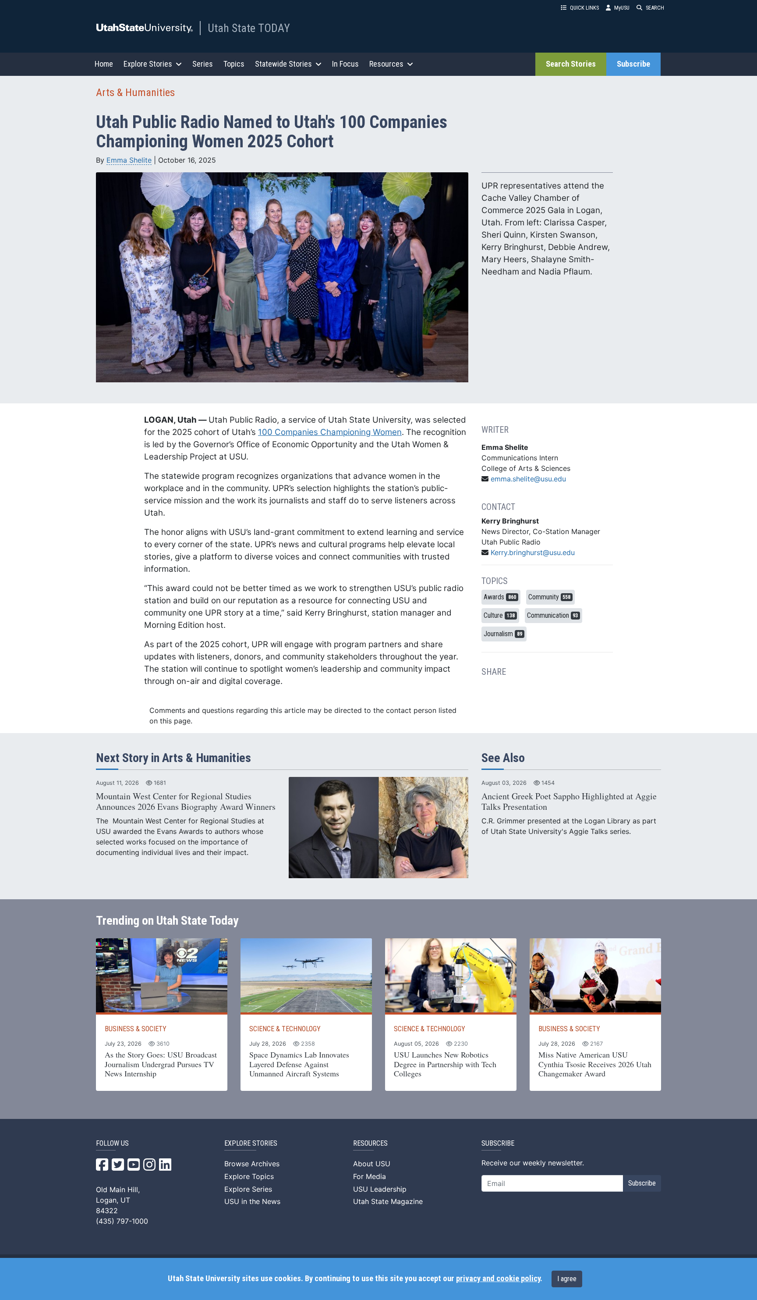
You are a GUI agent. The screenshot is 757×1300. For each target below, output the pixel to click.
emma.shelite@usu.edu (528, 478)
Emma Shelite (129, 160)
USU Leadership (380, 1189)
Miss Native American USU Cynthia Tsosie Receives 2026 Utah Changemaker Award (594, 1064)
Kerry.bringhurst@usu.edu (533, 552)
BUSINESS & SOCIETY (135, 1029)
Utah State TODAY (249, 28)
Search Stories (571, 64)
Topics (233, 63)
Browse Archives (251, 1163)
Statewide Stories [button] (283, 63)
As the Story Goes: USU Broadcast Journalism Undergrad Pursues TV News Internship (161, 1064)
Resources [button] (386, 63)
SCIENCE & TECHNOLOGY (285, 1029)
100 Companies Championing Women (330, 432)
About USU (371, 1163)
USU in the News (252, 1201)
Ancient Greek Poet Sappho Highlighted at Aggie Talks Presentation (569, 801)
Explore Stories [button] (148, 63)
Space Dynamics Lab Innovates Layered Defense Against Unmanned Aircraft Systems (299, 1064)
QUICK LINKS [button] (584, 7)
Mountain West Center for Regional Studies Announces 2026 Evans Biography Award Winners (186, 801)
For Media (369, 1176)
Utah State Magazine (388, 1201)
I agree (567, 1279)
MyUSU (622, 7)
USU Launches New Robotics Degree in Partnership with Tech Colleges (445, 1064)
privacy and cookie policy (498, 1278)
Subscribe (633, 64)
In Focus (345, 63)
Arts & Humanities (135, 92)
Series (202, 63)
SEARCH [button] (655, 7)
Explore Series (248, 1189)
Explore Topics (249, 1176)
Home (104, 63)
